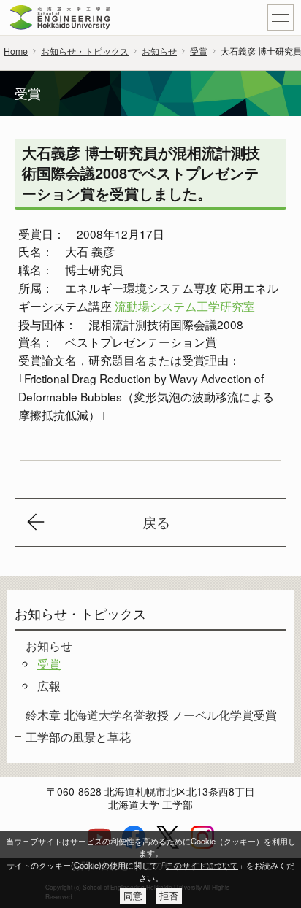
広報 (49, 685)
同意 (132, 895)
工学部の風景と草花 (78, 736)
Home (16, 51)
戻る (156, 521)
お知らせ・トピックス (85, 51)
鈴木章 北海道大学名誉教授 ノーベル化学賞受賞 (151, 715)
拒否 (168, 895)
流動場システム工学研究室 (185, 306)
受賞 (198, 51)
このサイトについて (202, 865)
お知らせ (159, 51)
